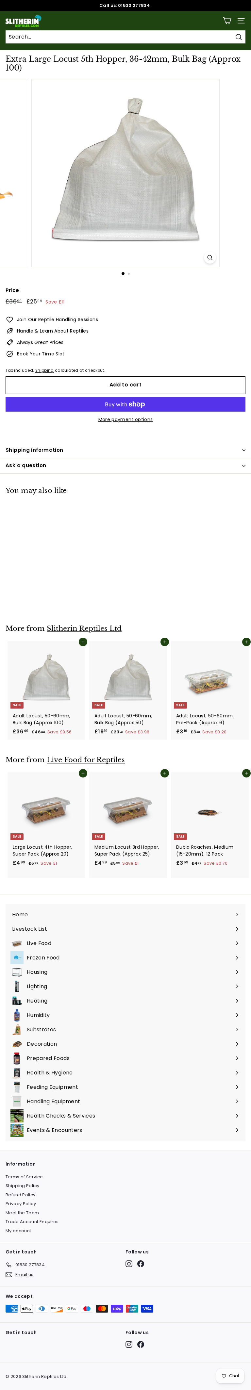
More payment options (125, 419)
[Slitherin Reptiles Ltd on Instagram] (129, 1263)
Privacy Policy (21, 1204)
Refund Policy (21, 1195)
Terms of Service (24, 1177)
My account (18, 1231)
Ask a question (26, 465)
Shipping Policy (22, 1186)
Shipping (44, 370)
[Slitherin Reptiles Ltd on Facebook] (140, 1263)
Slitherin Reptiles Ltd (84, 628)
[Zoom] (210, 258)
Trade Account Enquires (32, 1221)
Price (12, 290)
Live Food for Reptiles (86, 760)
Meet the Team (22, 1213)
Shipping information (34, 450)
